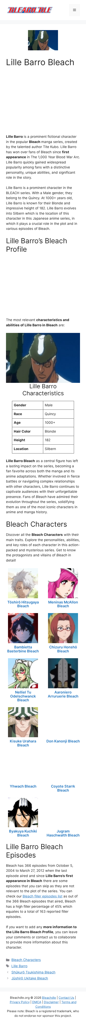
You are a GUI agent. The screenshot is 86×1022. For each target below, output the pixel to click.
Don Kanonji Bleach (63, 741)
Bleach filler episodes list (42, 896)
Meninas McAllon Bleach (63, 604)
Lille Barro (19, 966)
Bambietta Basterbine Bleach (23, 649)
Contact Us (66, 998)
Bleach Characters (26, 960)
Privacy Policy (20, 1002)
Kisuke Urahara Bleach (23, 743)
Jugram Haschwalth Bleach (63, 833)
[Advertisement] (43, 99)
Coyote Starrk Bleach (63, 788)
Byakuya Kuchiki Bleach (23, 833)
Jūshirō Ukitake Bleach (29, 978)
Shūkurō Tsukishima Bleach (33, 972)
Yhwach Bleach (23, 786)
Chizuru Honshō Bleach (63, 649)
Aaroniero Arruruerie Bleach (63, 694)
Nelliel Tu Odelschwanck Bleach (23, 696)
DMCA (36, 1002)
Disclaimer (51, 1002)
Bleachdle (49, 998)
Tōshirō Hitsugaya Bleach (23, 604)
